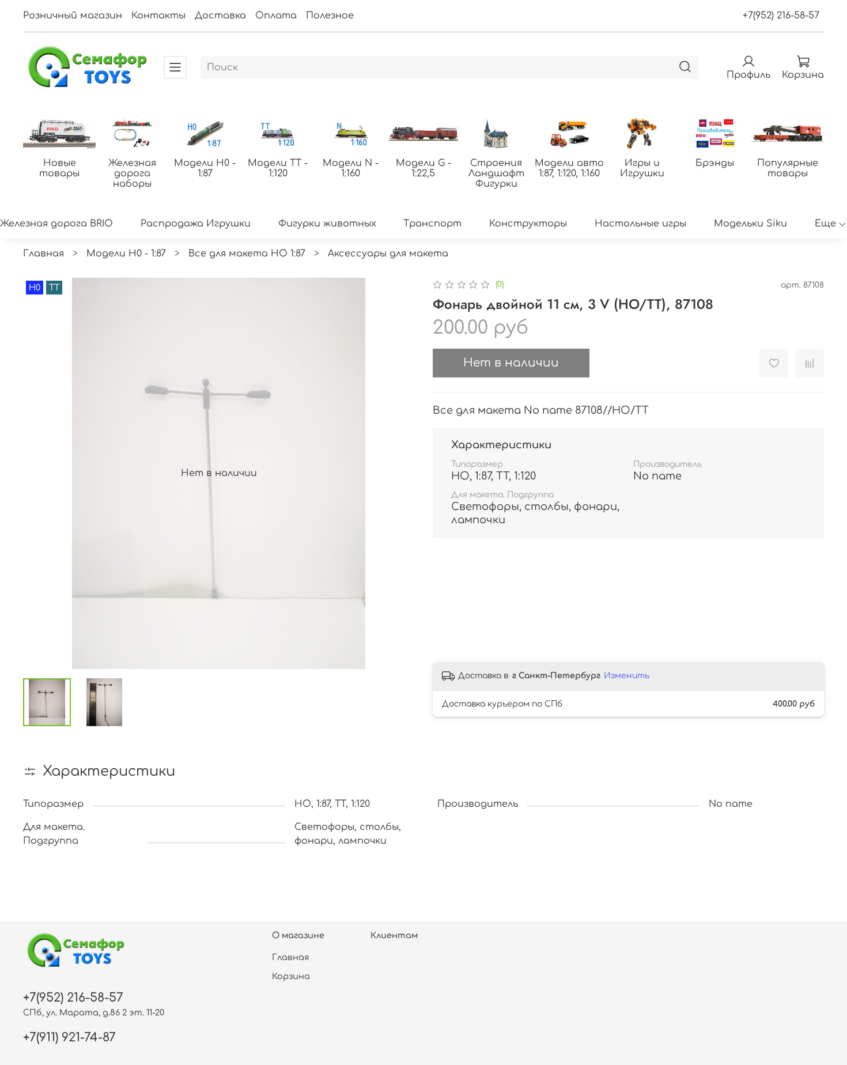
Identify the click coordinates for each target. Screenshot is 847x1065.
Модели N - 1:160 (351, 167)
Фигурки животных (327, 223)
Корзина (291, 976)
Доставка (220, 15)
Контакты (158, 15)
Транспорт (432, 223)
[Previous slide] (41, 473)
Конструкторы (528, 223)
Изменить (626, 675)
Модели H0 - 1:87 (205, 167)
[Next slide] (396, 473)
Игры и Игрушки (642, 167)
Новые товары (59, 167)
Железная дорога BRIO (56, 223)
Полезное (330, 15)
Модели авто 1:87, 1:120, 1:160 (569, 167)
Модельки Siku (750, 223)
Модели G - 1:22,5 (423, 167)
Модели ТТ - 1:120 (278, 167)
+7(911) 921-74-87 (69, 1037)
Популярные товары (787, 167)
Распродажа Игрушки (196, 223)
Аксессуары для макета (388, 253)
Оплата (276, 15)
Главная (43, 253)
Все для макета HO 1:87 (246, 253)
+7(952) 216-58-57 (781, 15)
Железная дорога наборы (132, 172)
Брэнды (714, 162)
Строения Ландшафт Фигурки (496, 172)
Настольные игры (640, 223)
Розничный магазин (72, 15)
